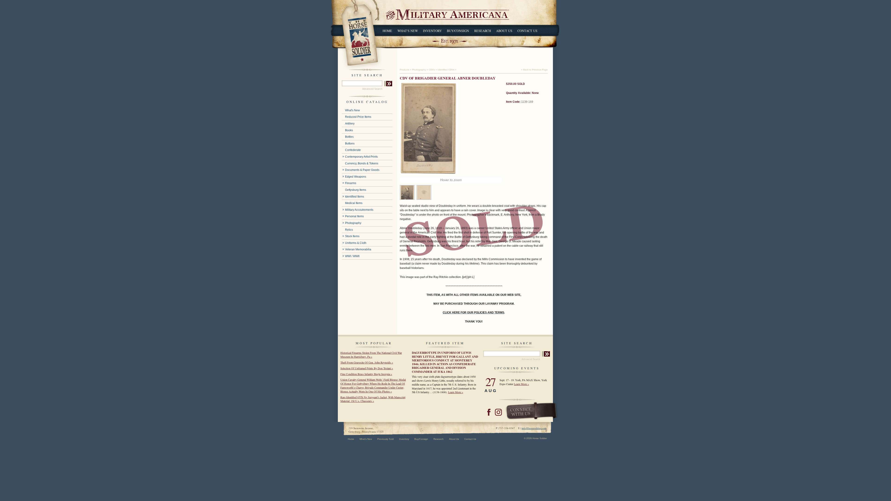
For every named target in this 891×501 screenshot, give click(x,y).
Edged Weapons (355, 176)
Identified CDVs (446, 69)
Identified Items (354, 196)
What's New (407, 31)
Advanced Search (372, 88)
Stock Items (352, 236)
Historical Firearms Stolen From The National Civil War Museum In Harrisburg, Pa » (371, 354)
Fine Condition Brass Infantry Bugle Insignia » (366, 374)
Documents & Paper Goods (362, 170)
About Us (504, 31)
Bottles (349, 136)
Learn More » (455, 392)
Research (482, 31)
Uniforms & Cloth (355, 243)
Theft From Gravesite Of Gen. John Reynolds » (366, 362)
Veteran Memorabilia (358, 249)
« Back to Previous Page (534, 69)
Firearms (350, 183)
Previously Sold (385, 439)
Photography (353, 223)
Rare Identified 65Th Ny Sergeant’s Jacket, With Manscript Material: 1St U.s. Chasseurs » (372, 399)
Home (387, 31)
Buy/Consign (458, 31)
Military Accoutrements (359, 209)
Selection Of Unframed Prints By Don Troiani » (366, 368)
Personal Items (354, 216)
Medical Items (353, 203)
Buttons (350, 143)
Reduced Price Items (358, 116)
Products (404, 69)
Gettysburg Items (355, 189)
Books (349, 130)
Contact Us (527, 31)
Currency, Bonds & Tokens (361, 163)
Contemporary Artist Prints (361, 156)
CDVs (432, 69)
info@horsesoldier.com (534, 428)
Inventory (432, 31)
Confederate (353, 150)
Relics (349, 229)
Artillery (350, 123)
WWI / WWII (352, 256)
